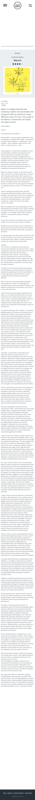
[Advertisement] (17, 27)
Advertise (9, 793)
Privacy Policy (28, 793)
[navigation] (5, 5)
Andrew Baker (17, 57)
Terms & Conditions (19, 793)
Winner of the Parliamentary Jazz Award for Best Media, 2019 (17, 46)
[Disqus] (17, 713)
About (4, 793)
